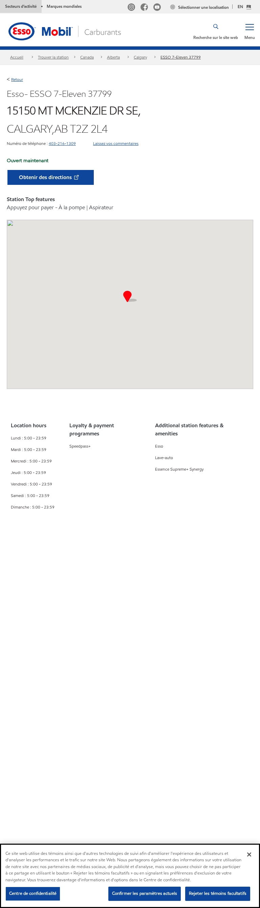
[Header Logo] (65, 30)
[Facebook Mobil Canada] (144, 8)
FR (248, 6)
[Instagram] (131, 8)
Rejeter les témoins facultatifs (217, 893)
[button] (249, 31)
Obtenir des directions (46, 177)
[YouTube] (157, 8)
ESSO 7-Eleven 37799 (180, 57)
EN (240, 6)
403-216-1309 (62, 143)
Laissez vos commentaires (115, 143)
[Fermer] (249, 854)
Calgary (140, 57)
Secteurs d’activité (21, 6)
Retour (17, 79)
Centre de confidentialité (33, 893)
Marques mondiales (64, 6)
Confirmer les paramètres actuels (144, 893)
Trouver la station (53, 57)
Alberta (113, 57)
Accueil (16, 57)
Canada (87, 57)
